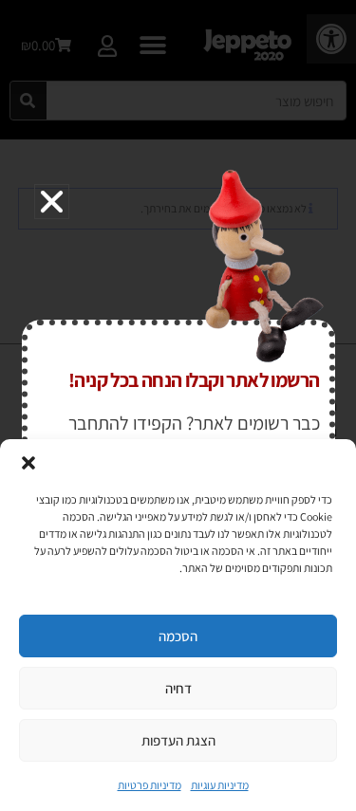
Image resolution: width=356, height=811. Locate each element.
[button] (28, 462)
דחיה (178, 688)
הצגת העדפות (178, 740)
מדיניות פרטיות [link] (149, 785)
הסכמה (178, 636)
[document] (178, 405)
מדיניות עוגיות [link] (220, 785)
